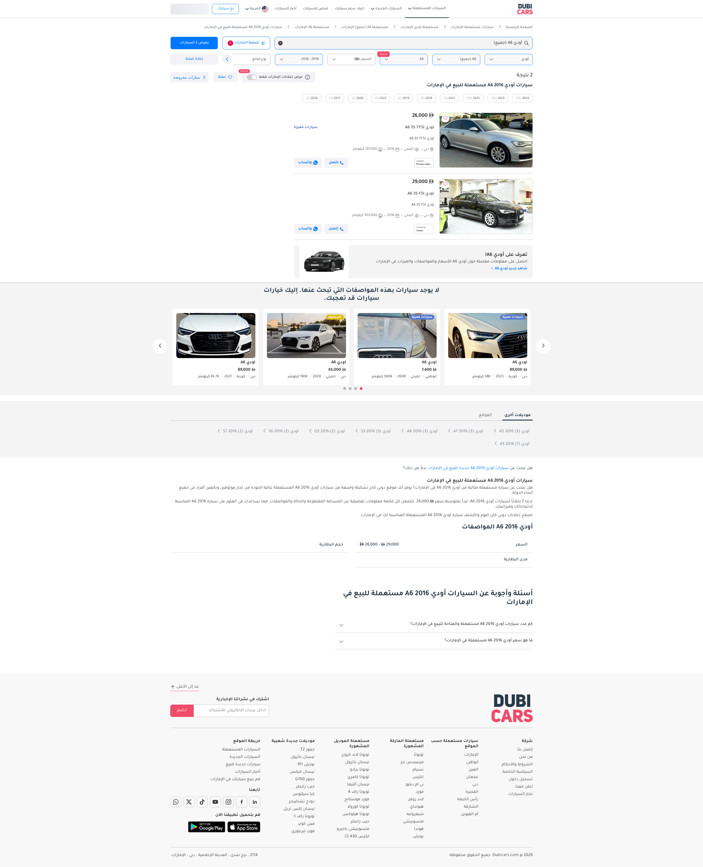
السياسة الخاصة (518, 772)
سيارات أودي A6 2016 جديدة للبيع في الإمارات (468, 468)
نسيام (418, 770)
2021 (451, 98)
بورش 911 (306, 765)
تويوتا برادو (359, 770)
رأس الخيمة (467, 799)
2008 (359, 98)
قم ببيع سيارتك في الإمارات (235, 779)
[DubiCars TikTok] (202, 802)
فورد (420, 792)
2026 (428, 98)
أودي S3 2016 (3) (375, 432)
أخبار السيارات (247, 772)
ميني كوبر (306, 824)
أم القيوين (469, 814)
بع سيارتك (225, 9)
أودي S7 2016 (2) (237, 432)
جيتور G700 (305, 779)
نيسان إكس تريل (299, 809)
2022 (383, 98)
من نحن (526, 757)
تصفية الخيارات (244, 43)
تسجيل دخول (189, 8)
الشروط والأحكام (517, 765)
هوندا (419, 829)
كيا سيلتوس (303, 794)
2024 (525, 98)
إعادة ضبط (194, 59)
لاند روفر (416, 799)
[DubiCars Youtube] (215, 802)
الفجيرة (471, 792)
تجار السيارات (520, 794)
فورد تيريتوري (303, 831)
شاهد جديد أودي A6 (510, 269)
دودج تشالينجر (302, 802)
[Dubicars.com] (512, 708)
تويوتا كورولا (358, 807)
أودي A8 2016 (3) (421, 432)
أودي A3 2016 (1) (514, 444)
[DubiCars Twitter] (189, 802)
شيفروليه (415, 814)
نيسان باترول (357, 762)
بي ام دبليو (415, 785)
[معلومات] (307, 77)
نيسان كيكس (302, 772)
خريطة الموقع (246, 741)
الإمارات (471, 755)
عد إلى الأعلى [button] (187, 687)
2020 (314, 98)
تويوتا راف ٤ (304, 817)
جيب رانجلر (360, 822)
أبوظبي (472, 762)
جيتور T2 (307, 750)
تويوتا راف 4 (358, 792)
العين (473, 770)
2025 (476, 98)
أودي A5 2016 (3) (513, 432)
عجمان (472, 777)
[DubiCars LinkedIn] (255, 802)
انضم (182, 710)
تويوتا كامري (358, 777)
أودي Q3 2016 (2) (329, 432)
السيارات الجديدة (245, 757)
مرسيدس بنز (412, 762)
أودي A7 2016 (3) (467, 432)
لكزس (418, 777)
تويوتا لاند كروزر (355, 755)
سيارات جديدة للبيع (243, 765)
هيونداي (417, 807)
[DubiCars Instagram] (228, 802)
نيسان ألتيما (358, 785)
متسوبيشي (413, 822)
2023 (501, 98)
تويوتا (419, 755)
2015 (337, 98)
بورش (418, 837)
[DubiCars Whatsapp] (175, 802)
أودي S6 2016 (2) (283, 432)
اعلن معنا (524, 787)
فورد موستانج (356, 799)
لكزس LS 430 (357, 837)
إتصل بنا (525, 750)
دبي (475, 785)
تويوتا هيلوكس (355, 814)
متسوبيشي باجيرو (353, 829)
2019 (406, 98)
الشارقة (471, 807)
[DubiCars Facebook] (241, 802)
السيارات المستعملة (241, 750)
